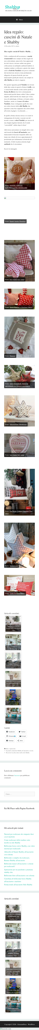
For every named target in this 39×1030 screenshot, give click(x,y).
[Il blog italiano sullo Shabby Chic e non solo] (19, 8)
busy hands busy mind (17, 279)
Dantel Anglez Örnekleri (18, 221)
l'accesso (17, 775)
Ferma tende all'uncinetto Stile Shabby (18, 884)
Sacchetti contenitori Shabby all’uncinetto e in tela (19, 751)
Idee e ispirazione (10, 749)
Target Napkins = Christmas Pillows (21, 307)
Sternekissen (14, 566)
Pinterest (12, 356)
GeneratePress (22, 1024)
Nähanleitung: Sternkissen (18, 424)
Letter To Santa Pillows (17, 593)
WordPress (31, 1024)
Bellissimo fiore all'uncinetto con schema (19, 875)
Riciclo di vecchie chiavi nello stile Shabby (17, 753)
